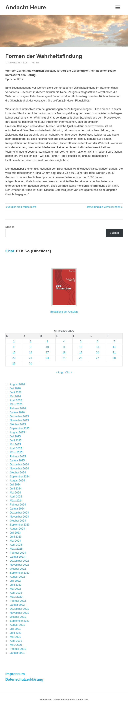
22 (13, 358)
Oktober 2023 (18, 520)
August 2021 (17, 624)
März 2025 (16, 452)
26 (80, 358)
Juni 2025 (16, 440)
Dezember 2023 (19, 512)
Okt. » (68, 372)
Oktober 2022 (18, 568)
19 (80, 352)
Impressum (15, 674)
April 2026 (16, 400)
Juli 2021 (15, 628)
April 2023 (16, 544)
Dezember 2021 (19, 608)
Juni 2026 (16, 392)
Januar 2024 (17, 508)
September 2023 (20, 524)
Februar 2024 (18, 504)
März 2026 (16, 404)
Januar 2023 (17, 556)
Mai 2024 (15, 492)
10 (47, 347)
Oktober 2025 (18, 424)
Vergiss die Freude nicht (21, 207)
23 (30, 358)
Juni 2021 (16, 632)
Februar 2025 (18, 456)
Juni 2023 (16, 536)
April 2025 (16, 448)
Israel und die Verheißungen (103, 207)
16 (30, 352)
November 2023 (19, 516)
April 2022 (16, 592)
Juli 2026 (15, 388)
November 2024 (19, 468)
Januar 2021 (17, 652)
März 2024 (16, 500)
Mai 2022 (15, 588)
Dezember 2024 (19, 464)
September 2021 (20, 620)
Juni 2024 (16, 488)
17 (47, 352)
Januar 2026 (17, 412)
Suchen (9, 226)
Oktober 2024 (18, 472)
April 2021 (16, 640)
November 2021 (19, 612)
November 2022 (19, 564)
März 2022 (16, 596)
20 (97, 352)
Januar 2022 (17, 604)
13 (97, 347)
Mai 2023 (15, 540)
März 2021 (16, 644)
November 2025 (19, 420)
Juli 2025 (15, 436)
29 (13, 363)
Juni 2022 (16, 584)
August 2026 (17, 384)
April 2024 (16, 496)
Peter (35, 62)
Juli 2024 (15, 484)
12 (80, 347)
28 (114, 358)
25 (64, 358)
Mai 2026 (15, 396)
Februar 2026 (18, 408)
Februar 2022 (18, 600)
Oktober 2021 (18, 616)
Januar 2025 (17, 460)
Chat (9, 251)
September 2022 (20, 572)
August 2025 (17, 432)
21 (114, 352)
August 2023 (17, 528)
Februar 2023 (18, 552)
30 (30, 363)
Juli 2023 (15, 532)
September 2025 (20, 428)
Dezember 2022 (19, 560)
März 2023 (16, 548)
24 (47, 358)
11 (63, 347)
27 (97, 358)
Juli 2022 (15, 580)
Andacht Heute (25, 7)
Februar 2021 (18, 648)
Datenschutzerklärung (24, 679)
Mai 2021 (15, 636)
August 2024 (17, 480)
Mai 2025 (15, 444)
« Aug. (59, 372)
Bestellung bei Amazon (64, 311)
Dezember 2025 (19, 416)
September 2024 (20, 476)
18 (64, 352)
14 (114, 347)
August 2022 (17, 576)
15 (13, 352)
